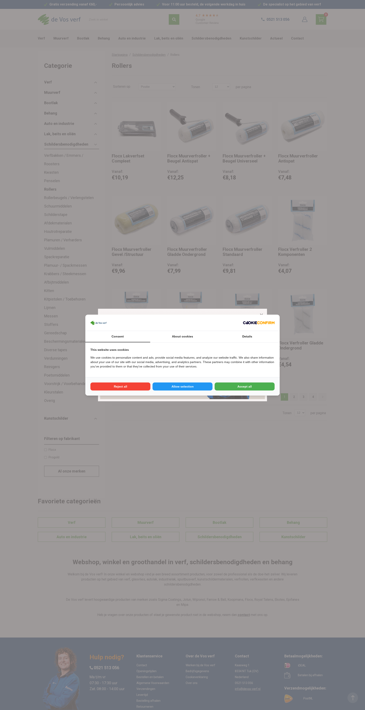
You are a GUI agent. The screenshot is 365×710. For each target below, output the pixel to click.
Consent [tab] (118, 336)
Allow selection (183, 386)
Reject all (120, 386)
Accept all (244, 386)
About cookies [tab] (182, 336)
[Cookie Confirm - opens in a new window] (259, 323)
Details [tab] (247, 336)
